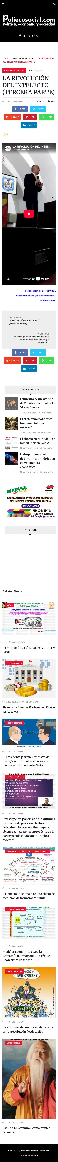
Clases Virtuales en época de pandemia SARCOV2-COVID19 (27, 851)
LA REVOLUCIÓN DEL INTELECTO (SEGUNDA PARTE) (24, 320)
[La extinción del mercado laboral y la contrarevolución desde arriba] (29, 1017)
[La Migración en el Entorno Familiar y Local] (29, 637)
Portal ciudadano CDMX (23, 58)
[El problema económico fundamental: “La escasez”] (11, 429)
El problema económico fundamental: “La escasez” (36, 423)
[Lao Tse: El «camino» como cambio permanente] (29, 1118)
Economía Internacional (15, 909)
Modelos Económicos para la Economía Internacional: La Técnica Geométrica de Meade (26, 956)
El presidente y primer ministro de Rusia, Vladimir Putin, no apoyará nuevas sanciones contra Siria (25, 761)
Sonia (5, 134)
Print (53, 101)
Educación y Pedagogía (15, 777)
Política (9, 605)
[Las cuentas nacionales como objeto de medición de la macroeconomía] (29, 883)
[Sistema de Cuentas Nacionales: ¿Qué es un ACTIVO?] (29, 697)
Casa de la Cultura (13, 1043)
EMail (41, 101)
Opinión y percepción (14, 723)
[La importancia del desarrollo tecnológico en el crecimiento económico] (11, 464)
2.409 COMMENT (13, 702)
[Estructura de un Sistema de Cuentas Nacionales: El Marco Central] (11, 409)
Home (5, 58)
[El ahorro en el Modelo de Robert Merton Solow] (11, 449)
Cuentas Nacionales (14, 663)
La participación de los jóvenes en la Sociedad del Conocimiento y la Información (31, 338)
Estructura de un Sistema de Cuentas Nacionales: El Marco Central (37, 403)
